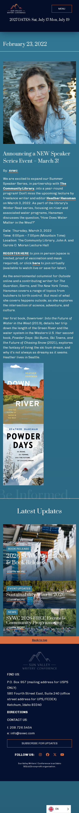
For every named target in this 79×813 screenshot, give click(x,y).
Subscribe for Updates (40, 743)
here (36, 263)
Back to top (39, 640)
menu (61, 8)
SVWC (13, 170)
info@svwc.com (23, 733)
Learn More (16, 571)
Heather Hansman (61, 198)
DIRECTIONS (17, 712)
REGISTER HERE (16, 253)
